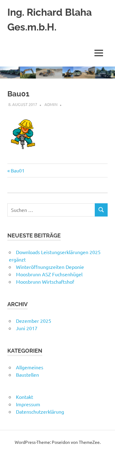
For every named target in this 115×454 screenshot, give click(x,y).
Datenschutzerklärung (40, 411)
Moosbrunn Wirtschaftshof (45, 281)
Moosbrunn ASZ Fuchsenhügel (49, 274)
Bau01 (17, 170)
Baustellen (27, 374)
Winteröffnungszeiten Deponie (50, 267)
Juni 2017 (26, 328)
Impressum (28, 404)
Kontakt (24, 397)
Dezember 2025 (33, 321)
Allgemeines (29, 367)
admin (50, 104)
